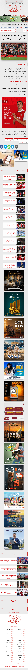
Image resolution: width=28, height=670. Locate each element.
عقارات (20, 659)
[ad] (14, 280)
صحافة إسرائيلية (8, 653)
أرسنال (15, 140)
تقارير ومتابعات (8, 24)
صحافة (20, 642)
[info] (9, 1)
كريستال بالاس (8, 140)
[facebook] (21, 1)
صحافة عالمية (19, 653)
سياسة (8, 644)
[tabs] (7, 1)
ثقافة (20, 638)
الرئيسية (19, 629)
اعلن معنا (8, 661)
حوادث (20, 636)
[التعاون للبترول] (14, 391)
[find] (11, 1)
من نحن (19, 661)
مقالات (19, 640)
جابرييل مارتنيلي (22, 140)
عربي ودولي (14, 24)
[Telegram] (12, 147)
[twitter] (19, 1)
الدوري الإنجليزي (22, 142)
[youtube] (16, 1)
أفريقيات (19, 657)
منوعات (8, 640)
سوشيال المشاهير (20, 648)
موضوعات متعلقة (20, 170)
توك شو (8, 648)
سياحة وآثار (8, 659)
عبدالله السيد (20, 64)
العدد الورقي (20, 655)
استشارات (20, 646)
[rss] (14, 1)
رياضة (19, 24)
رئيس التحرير (20, 651)
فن (8, 636)
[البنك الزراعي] (21, 155)
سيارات (8, 657)
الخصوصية (14, 664)
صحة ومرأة (8, 646)
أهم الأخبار (23, 24)
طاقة (8, 655)
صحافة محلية (8, 651)
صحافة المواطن (8, 642)
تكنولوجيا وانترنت (20, 644)
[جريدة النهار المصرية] (14, 19)
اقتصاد (3, 24)
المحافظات (8, 638)
